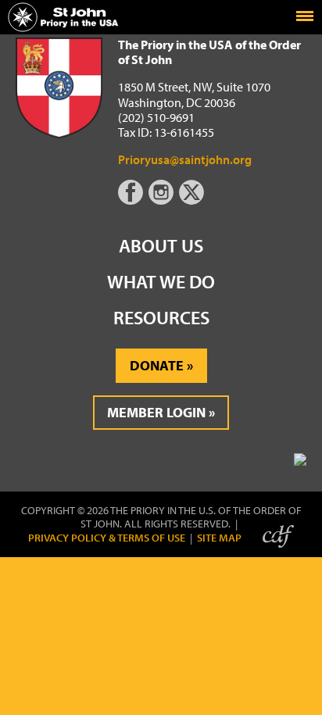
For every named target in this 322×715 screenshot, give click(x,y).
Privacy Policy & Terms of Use (106, 538)
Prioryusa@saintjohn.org (185, 159)
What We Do (161, 281)
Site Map (219, 538)
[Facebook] (133, 200)
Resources (161, 317)
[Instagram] (162, 200)
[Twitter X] (193, 200)
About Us (161, 245)
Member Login (156, 412)
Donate (157, 365)
